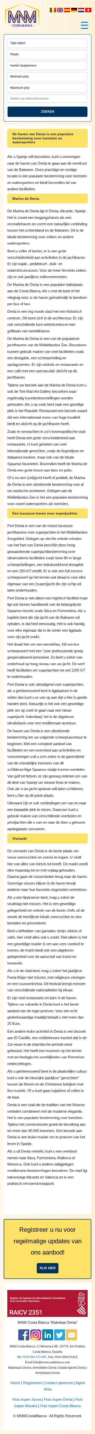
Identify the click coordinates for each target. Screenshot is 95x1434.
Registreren (32, 1383)
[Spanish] (67, 10)
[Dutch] (53, 10)
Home (15, 1383)
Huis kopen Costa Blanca (60, 1406)
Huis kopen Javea (26, 1399)
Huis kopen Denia (58, 1399)
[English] (60, 10)
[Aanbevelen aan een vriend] (71, 1335)
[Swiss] (88, 10)
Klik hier (48, 1268)
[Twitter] (59, 1335)
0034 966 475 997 (34, 1357)
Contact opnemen (59, 1383)
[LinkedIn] (47, 1335)
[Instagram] (35, 1335)
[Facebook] (23, 1335)
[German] (74, 10)
